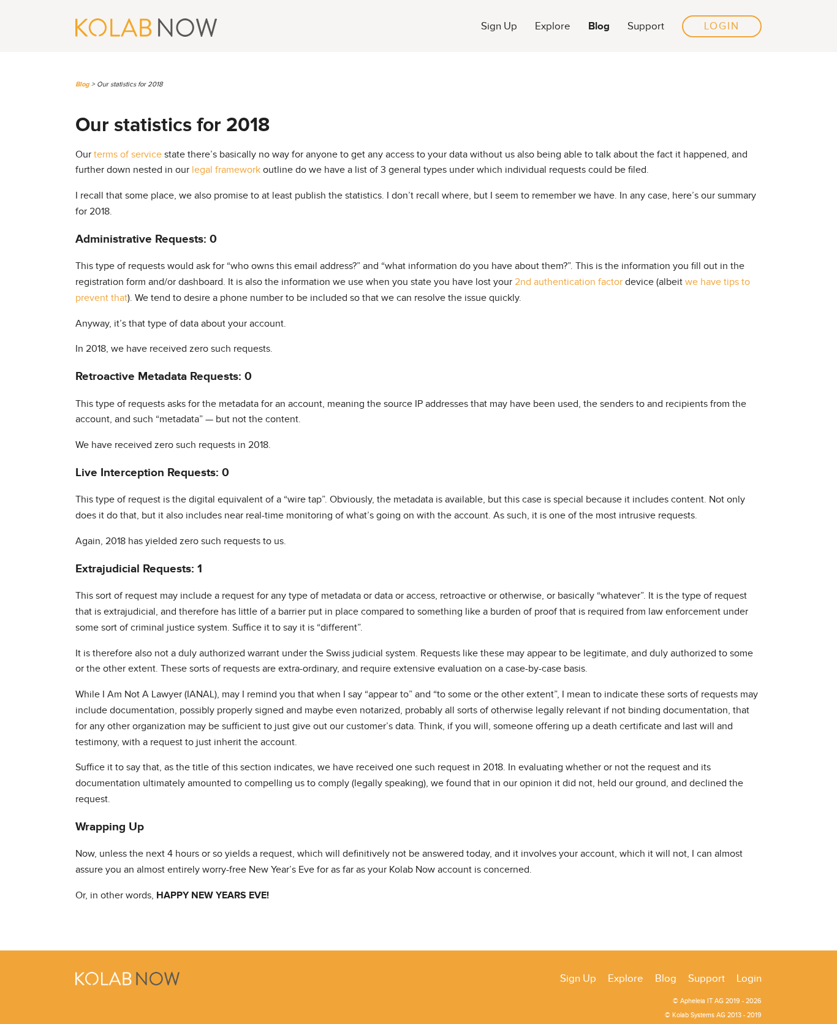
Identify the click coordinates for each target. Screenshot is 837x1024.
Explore (552, 26)
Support (645, 26)
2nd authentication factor (569, 282)
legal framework (226, 170)
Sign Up (499, 26)
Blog (599, 26)
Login (722, 26)
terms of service (128, 155)
